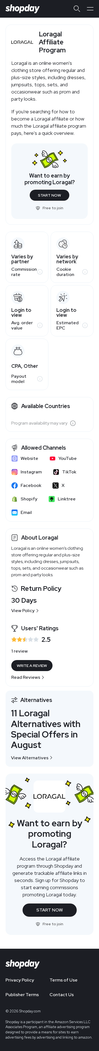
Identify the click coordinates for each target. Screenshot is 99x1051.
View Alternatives (29, 757)
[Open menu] (90, 9)
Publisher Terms (22, 995)
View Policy (23, 610)
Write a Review (32, 665)
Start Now (49, 195)
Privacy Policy (20, 980)
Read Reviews (25, 677)
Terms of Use (64, 980)
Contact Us (62, 995)
